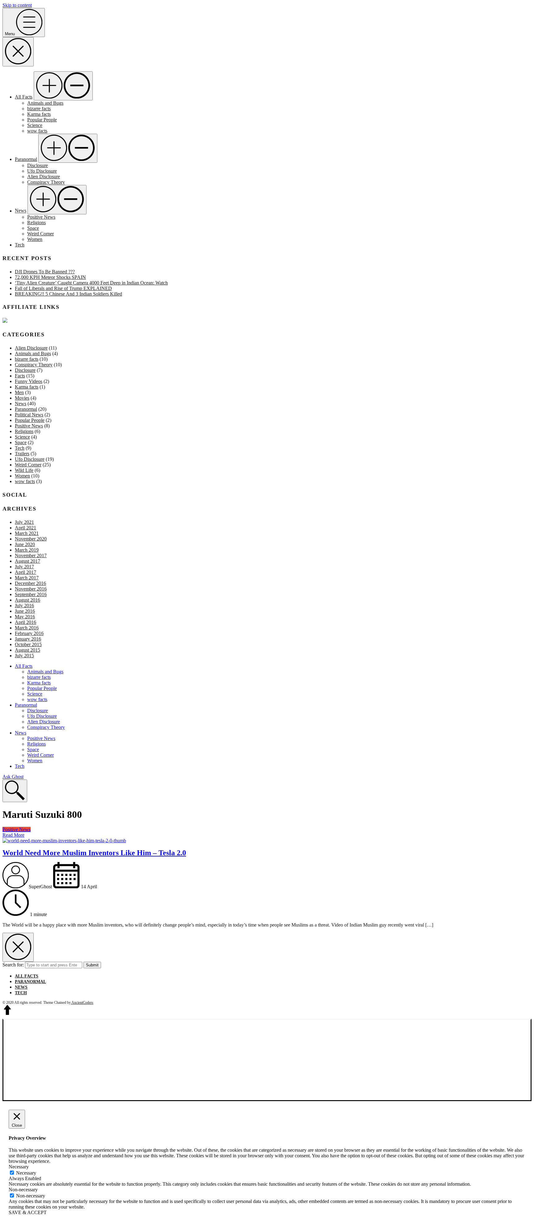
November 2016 (31, 588)
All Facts (23, 96)
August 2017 (27, 561)
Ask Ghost (12, 776)
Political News (29, 414)
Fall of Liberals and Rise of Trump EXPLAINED (63, 288)
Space (33, 228)
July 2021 (24, 522)
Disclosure (37, 165)
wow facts (37, 130)
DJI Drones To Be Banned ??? (45, 271)
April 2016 (25, 622)
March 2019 (27, 550)
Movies (22, 398)
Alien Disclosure (43, 176)
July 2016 (24, 605)
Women (34, 239)
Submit (92, 965)
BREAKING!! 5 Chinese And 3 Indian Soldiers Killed (68, 294)
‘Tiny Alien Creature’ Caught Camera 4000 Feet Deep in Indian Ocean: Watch (91, 282)
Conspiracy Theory (46, 182)
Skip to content (17, 5)
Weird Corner (40, 233)
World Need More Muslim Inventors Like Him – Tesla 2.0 (94, 853)
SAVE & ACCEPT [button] (28, 1212)
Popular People (42, 119)
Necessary (26, 1173)
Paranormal (26, 159)
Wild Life (24, 470)
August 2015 (27, 650)
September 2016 (31, 594)
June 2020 (25, 544)
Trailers (22, 453)
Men (19, 392)
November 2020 (31, 538)
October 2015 (28, 644)
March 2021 (27, 533)
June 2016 (25, 611)
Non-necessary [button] (23, 1189)
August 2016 (27, 600)
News (20, 210)
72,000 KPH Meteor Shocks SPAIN (50, 277)
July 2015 (24, 655)
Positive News (41, 217)
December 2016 (30, 583)
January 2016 (28, 638)
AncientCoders (82, 1002)
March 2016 (27, 627)
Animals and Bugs (45, 103)
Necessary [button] (19, 1166)
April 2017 (25, 572)
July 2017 (24, 566)
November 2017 (31, 555)
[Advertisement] (267, 1060)
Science (34, 125)
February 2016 (29, 633)
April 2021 (25, 527)
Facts (20, 375)
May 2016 (25, 616)
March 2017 (27, 577)
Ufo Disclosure (42, 171)
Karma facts (39, 114)
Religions (36, 222)
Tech (19, 244)
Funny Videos (28, 381)
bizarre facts (39, 108)
